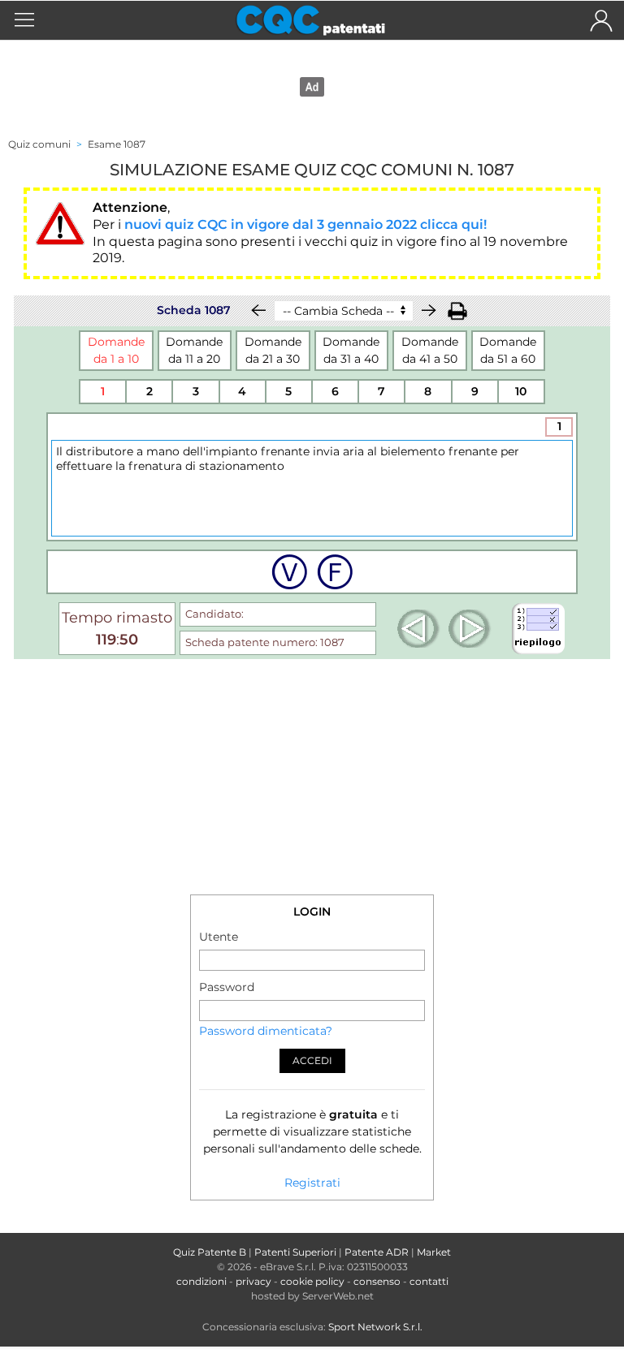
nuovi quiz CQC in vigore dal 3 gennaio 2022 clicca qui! (305, 224)
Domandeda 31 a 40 (351, 350)
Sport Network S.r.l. (375, 1327)
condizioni (201, 1281)
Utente (218, 936)
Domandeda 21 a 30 (273, 350)
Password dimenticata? (265, 1031)
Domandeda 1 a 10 (116, 350)
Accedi (312, 1060)
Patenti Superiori (295, 1252)
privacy (253, 1281)
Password (226, 987)
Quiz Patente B (209, 1252)
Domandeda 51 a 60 (507, 350)
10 (520, 391)
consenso (377, 1281)
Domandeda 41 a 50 (429, 350)
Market (434, 1252)
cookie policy (312, 1281)
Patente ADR (376, 1252)
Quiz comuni (39, 144)
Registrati (312, 1182)
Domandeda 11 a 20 (194, 350)
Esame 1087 (116, 144)
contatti (429, 1281)
